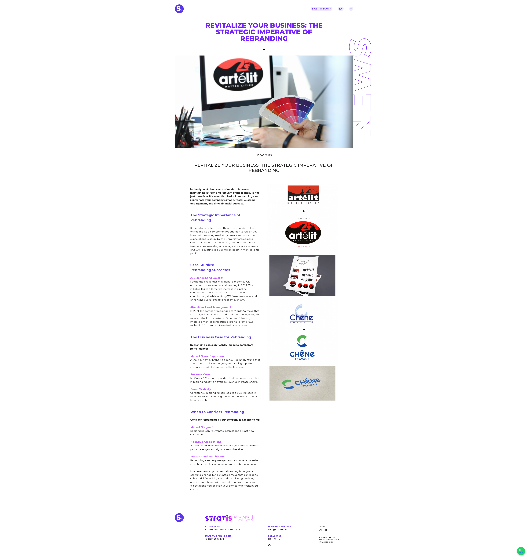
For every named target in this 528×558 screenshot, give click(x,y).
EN (320, 530)
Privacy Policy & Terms (329, 540)
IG (275, 539)
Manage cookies (326, 542)
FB (269, 539)
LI (279, 539)
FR (325, 530)
